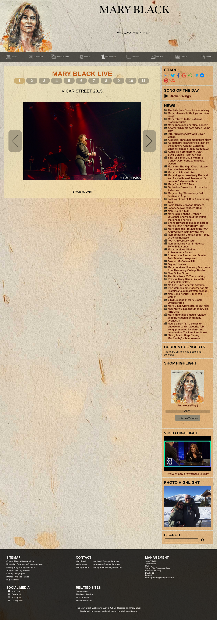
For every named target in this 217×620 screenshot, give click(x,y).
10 (131, 80)
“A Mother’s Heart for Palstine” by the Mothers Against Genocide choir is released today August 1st (188, 145)
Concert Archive (35, 564)
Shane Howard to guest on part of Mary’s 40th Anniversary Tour (188, 224)
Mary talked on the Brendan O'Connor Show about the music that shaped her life (187, 217)
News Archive (27, 561)
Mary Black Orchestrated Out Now (188, 305)
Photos (9, 577)
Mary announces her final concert (188, 125)
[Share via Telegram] (196, 75)
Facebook (16, 594)
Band (27, 570)
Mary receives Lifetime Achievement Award (182, 251)
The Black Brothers (85, 594)
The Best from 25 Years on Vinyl (187, 276)
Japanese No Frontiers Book (185, 208)
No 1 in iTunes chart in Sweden (186, 285)
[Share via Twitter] (173, 75)
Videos (18, 577)
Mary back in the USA (181, 172)
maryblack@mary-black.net (106, 561)
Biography (20, 573)
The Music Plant (84, 600)
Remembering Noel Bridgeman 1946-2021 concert (186, 245)
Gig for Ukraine (177, 264)
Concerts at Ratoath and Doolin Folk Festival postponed (187, 257)
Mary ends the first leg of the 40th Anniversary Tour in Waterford (188, 230)
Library (9, 573)
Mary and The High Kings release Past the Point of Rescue (188, 168)
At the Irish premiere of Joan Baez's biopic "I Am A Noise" (185, 153)
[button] (166, 96)
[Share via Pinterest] (166, 80)
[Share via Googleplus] (184, 75)
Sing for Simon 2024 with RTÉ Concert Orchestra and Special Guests (186, 160)
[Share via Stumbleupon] (173, 80)
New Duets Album (178, 211)
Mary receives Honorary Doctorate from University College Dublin (189, 269)
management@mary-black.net (107, 567)
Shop (26, 577)
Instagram (16, 597)
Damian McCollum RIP (181, 261)
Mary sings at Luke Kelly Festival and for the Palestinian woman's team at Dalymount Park (188, 178)
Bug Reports (12, 580)
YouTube (16, 591)
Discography (12, 567)
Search (172, 535)
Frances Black (83, 591)
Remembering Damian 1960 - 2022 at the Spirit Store (189, 236)
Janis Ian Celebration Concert (186, 205)
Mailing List (17, 600)
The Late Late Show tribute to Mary (189, 110)
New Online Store (178, 273)
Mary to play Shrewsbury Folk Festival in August (186, 195)
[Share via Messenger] (202, 75)
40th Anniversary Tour (181, 240)
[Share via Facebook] (178, 75)
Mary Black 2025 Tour (181, 184)
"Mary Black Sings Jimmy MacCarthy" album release (184, 337)
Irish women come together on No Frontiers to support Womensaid (188, 290)
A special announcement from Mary (189, 139)
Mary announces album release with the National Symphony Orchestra (187, 317)
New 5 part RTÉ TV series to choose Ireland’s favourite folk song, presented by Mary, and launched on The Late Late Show (187, 328)
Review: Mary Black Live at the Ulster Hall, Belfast (186, 281)
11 (143, 80)
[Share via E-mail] (166, 75)
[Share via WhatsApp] (190, 75)
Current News (12, 561)
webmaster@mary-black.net (106, 564)
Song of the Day (14, 570)
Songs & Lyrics (27, 567)
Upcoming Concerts (15, 564)
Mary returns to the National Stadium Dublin (185, 121)
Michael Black (82, 597)
